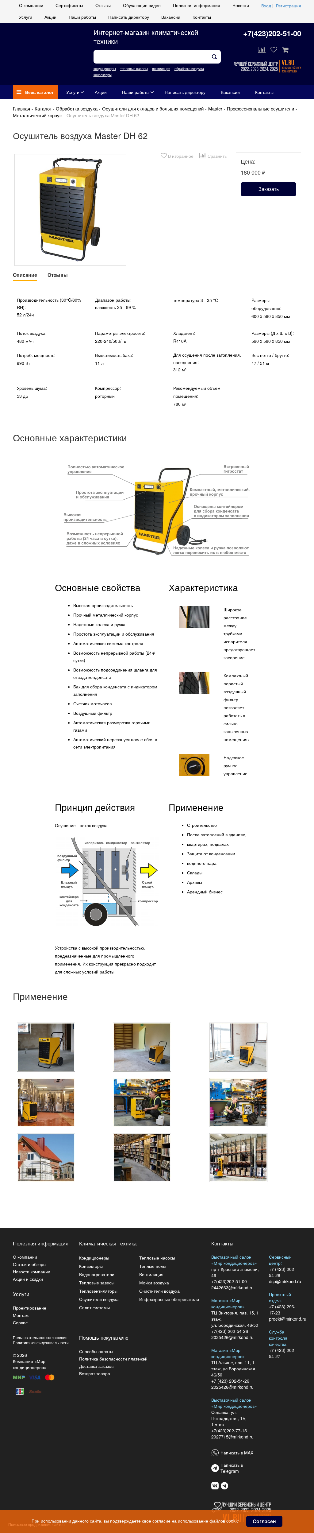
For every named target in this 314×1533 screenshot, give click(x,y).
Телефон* (88, 145)
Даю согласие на (136, 166)
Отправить (157, 179)
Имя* (83, 124)
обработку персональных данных (153, 166)
